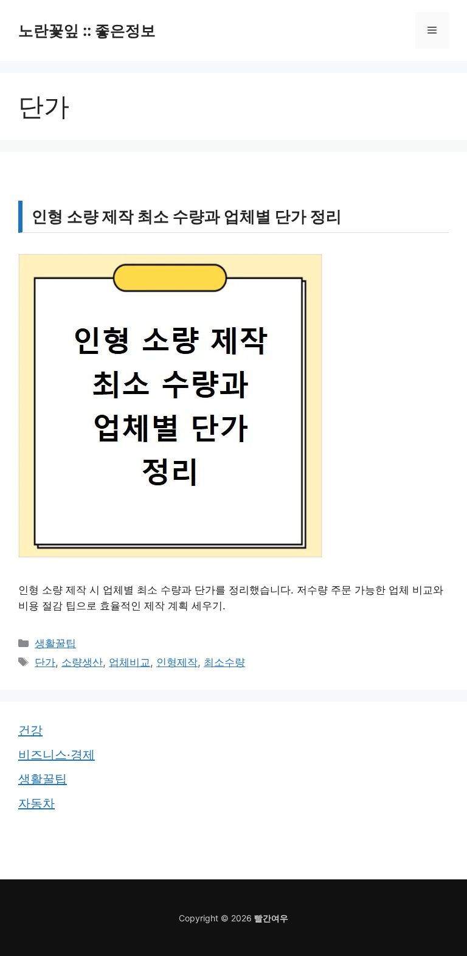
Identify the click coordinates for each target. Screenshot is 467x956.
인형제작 (177, 662)
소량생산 (82, 662)
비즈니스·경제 (56, 754)
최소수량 (224, 662)
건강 (30, 730)
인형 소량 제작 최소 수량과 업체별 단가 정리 (187, 216)
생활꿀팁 (55, 643)
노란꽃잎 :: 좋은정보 (87, 30)
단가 (45, 662)
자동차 (36, 803)
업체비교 (129, 662)
